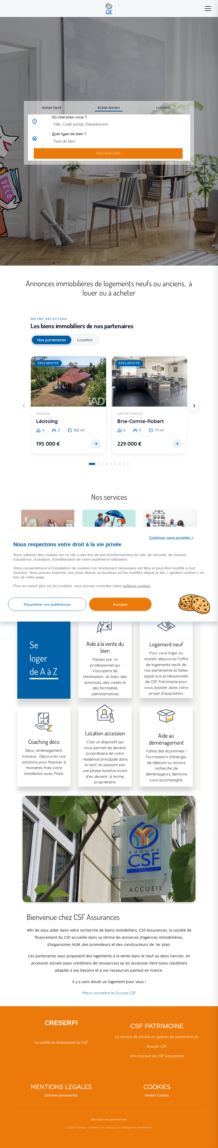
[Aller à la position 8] (124, 464)
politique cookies (136, 585)
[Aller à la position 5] (111, 464)
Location (163, 107)
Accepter (120, 604)
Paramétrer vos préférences (47, 604)
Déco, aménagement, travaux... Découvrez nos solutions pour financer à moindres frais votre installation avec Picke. (44, 762)
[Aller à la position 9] (128, 464)
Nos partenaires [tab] (51, 340)
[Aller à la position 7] (120, 464)
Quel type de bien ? (69, 133)
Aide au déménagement (166, 739)
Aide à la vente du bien (105, 647)
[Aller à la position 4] (107, 464)
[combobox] (120, 124)
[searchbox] (121, 123)
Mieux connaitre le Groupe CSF (109, 993)
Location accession (105, 733)
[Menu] (208, 8)
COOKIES (157, 1087)
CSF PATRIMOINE (157, 1026)
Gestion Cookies (157, 1095)
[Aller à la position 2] (98, 464)
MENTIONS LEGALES (61, 1087)
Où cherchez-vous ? (69, 117)
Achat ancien (109, 107)
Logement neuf (166, 644)
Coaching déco (44, 741)
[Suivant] (194, 405)
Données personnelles (61, 1095)
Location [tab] (85, 340)
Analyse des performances (110, 1119)
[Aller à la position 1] (92, 464)
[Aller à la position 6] (115, 464)
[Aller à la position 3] (103, 464)
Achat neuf (51, 107)
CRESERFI (61, 1022)
